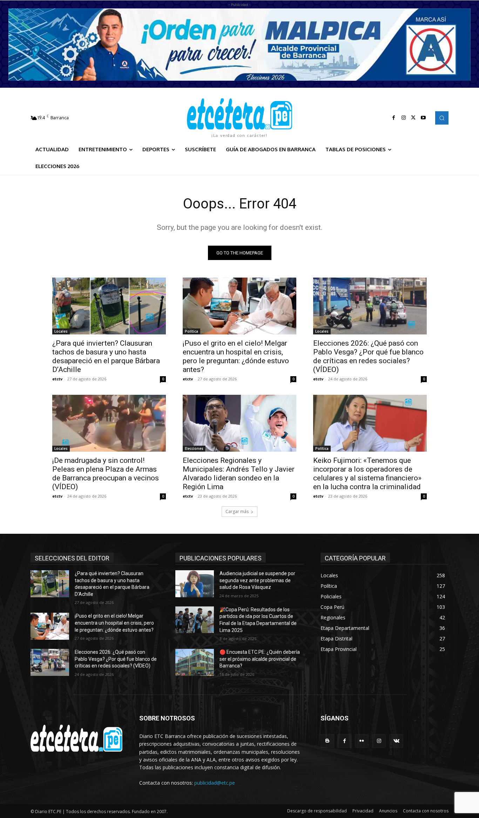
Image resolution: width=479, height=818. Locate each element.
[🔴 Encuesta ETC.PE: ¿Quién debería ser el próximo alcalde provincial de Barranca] (194, 662)
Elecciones (194, 448)
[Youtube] (423, 118)
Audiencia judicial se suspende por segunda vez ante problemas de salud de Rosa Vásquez (257, 580)
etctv (57, 378)
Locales (61, 331)
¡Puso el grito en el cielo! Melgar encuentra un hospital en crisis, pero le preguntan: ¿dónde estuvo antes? (236, 356)
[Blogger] (327, 741)
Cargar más (237, 511)
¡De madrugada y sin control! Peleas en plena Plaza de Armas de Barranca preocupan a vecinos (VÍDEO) (105, 473)
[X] (413, 118)
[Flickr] (362, 741)
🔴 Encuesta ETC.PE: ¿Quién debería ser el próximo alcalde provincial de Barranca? (260, 659)
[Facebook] (394, 118)
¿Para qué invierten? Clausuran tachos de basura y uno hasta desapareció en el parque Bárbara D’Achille (106, 356)
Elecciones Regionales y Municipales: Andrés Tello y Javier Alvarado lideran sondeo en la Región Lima (239, 473)
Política (191, 331)
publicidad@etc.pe (214, 782)
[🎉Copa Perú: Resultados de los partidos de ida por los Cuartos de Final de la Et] (194, 619)
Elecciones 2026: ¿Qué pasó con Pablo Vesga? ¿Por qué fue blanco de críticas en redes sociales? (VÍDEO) (368, 356)
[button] (441, 118)
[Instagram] (404, 118)
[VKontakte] (396, 741)
